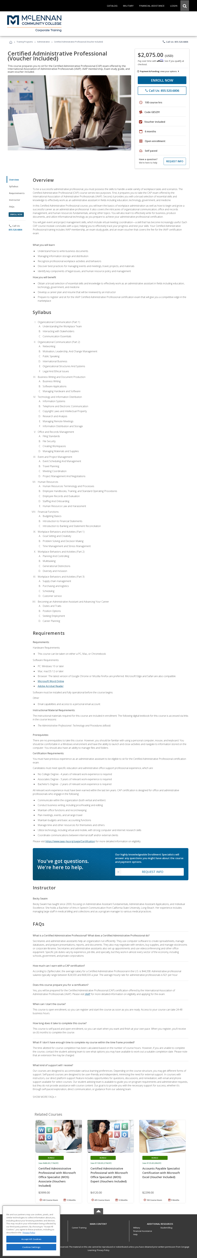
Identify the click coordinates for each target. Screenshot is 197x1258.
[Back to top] (98, 1223)
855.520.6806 (15, 229)
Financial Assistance (142, 1231)
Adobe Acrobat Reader (51, 686)
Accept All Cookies (31, 1239)
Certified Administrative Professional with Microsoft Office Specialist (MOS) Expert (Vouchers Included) (109, 1175)
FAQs (11, 206)
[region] (31, 1230)
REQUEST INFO (174, 161)
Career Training (79, 1227)
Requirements (16, 193)
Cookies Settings (31, 1247)
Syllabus (13, 186)
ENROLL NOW (162, 80)
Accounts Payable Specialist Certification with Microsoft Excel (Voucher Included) (161, 1173)
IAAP (87, 994)
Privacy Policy (103, 1250)
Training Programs (25, 41)
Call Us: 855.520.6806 (175, 41)
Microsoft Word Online (51, 681)
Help (135, 1234)
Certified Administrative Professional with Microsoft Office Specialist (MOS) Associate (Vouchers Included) (57, 1177)
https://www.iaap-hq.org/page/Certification (70, 841)
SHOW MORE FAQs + (44, 1097)
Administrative (43, 41)
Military (136, 1227)
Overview (14, 179)
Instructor (14, 199)
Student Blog (166, 1227)
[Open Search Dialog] (184, 5)
